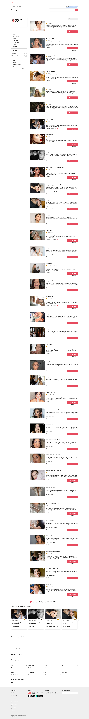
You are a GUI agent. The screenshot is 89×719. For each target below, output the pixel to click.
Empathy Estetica (50, 361)
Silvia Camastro (49, 134)
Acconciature (15, 38)
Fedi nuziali (15, 46)
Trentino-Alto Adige (31, 672)
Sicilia (63, 663)
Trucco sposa (15, 40)
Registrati (76, 3)
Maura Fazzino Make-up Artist (53, 454)
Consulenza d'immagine (17, 64)
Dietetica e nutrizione (16, 70)
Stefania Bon (49, 22)
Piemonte (47, 665)
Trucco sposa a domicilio (15, 657)
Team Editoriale (13, 707)
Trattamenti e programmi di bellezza (19, 68)
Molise (46, 672)
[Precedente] (11, 619)
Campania (30, 663)
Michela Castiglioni (50, 280)
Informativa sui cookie (14, 698)
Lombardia (13, 663)
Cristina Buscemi (49, 119)
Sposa (41, 3)
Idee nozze (50, 3)
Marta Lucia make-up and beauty (53, 184)
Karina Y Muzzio (49, 88)
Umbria (29, 670)
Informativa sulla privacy (15, 696)
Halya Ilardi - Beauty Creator (52, 568)
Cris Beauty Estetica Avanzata (53, 247)
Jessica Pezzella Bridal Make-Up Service (55, 167)
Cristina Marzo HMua (50, 392)
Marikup (47, 313)
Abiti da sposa (15, 32)
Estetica (14, 66)
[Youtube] (55, 693)
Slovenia (29, 674)
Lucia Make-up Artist (50, 487)
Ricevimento (32, 3)
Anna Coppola (49, 230)
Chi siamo (12, 705)
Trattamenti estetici (16, 42)
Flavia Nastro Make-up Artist (52, 503)
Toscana (12, 667)
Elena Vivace (49, 151)
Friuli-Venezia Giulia (65, 670)
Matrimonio (13, 6)
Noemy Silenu (49, 263)
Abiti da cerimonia (16, 36)
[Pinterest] (51, 693)
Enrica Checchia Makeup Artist (53, 551)
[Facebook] (46, 693)
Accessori (14, 34)
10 (50, 601)
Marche (63, 667)
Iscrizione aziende (14, 704)
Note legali (13, 693)
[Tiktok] (57, 693)
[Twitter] (48, 693)
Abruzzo (46, 670)
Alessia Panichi (49, 424)
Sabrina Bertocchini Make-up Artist (54, 409)
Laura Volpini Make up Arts (52, 38)
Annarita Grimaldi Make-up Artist (53, 439)
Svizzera (46, 674)
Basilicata (12, 672)
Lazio (46, 663)
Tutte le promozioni (44, 632)
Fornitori (37, 3)
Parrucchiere (15, 62)
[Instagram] (53, 693)
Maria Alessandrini (50, 520)
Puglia (12, 665)
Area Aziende (75, 1)
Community (55, 3)
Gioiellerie (14, 44)
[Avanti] (78, 619)
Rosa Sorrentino (49, 296)
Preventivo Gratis (72, 31)
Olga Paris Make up (50, 199)
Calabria (29, 667)
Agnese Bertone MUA (51, 214)
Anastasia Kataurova (50, 71)
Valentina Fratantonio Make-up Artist (54, 376)
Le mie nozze (26, 3)
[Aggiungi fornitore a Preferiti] (43, 23)
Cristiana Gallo (49, 584)
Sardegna (46, 667)
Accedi (72, 3)
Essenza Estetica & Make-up (52, 103)
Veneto (63, 665)
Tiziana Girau (49, 535)
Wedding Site (13, 710)
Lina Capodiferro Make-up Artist (53, 470)
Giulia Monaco (49, 344)
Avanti (53, 601)
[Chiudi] (26, 19)
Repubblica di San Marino (15, 674)
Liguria (12, 670)
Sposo (45, 3)
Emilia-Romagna (31, 665)
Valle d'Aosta (64, 672)
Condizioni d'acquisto (14, 695)
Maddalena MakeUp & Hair (52, 55)
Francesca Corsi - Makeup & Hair (53, 328)
